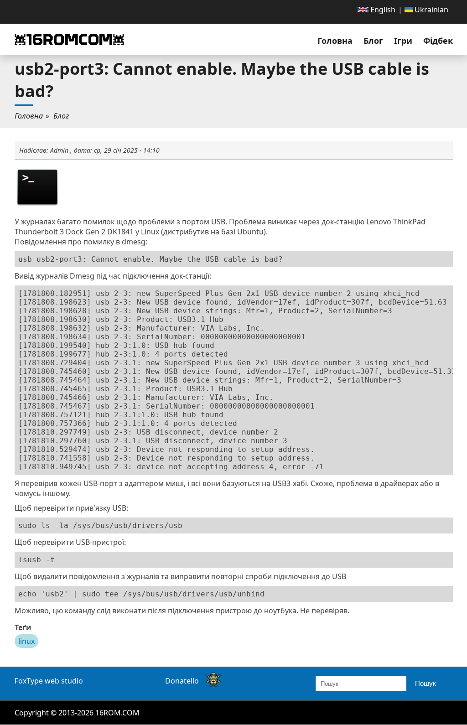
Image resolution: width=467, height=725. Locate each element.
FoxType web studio (49, 681)
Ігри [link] (403, 40)
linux (26, 641)
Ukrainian (430, 10)
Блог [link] (373, 40)
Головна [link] (335, 40)
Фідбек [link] (438, 40)
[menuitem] (376, 9)
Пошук (425, 683)
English (381, 10)
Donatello (182, 681)
